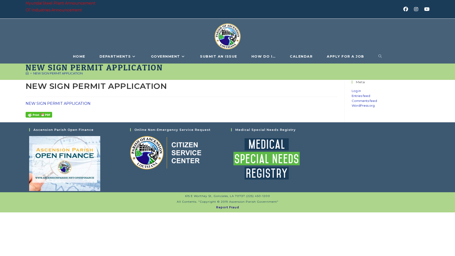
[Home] (27, 73)
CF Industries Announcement (54, 10)
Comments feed (364, 101)
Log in (356, 91)
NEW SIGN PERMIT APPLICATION (58, 73)
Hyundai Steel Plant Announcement (61, 3)
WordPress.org (363, 105)
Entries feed (361, 96)
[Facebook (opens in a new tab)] (407, 9)
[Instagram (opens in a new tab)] (418, 9)
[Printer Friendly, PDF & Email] (39, 114)
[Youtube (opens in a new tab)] (426, 9)
